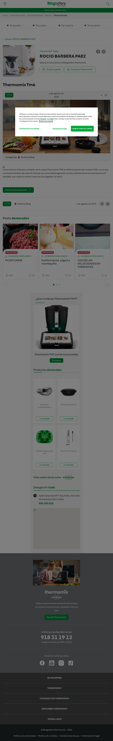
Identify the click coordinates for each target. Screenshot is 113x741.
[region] (56, 121)
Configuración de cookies (29, 128)
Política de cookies (46, 121)
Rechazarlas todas (60, 128)
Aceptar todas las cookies (82, 128)
